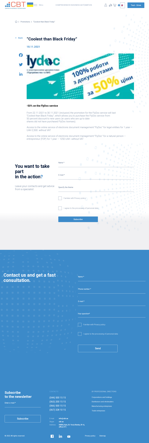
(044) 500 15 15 (57, 397)
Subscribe (78, 219)
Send (98, 348)
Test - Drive (136, 5)
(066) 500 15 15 (57, 405)
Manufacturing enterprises (102, 406)
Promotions (25, 22)
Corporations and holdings (102, 397)
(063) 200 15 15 (57, 401)
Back (20, 38)
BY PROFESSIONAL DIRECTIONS (104, 391)
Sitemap (102, 436)
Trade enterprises (98, 411)
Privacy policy (90, 436)
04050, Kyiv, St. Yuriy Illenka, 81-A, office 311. (72, 426)
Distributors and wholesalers (102, 402)
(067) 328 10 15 (57, 409)
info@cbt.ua (63, 418)
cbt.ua (61, 422)
